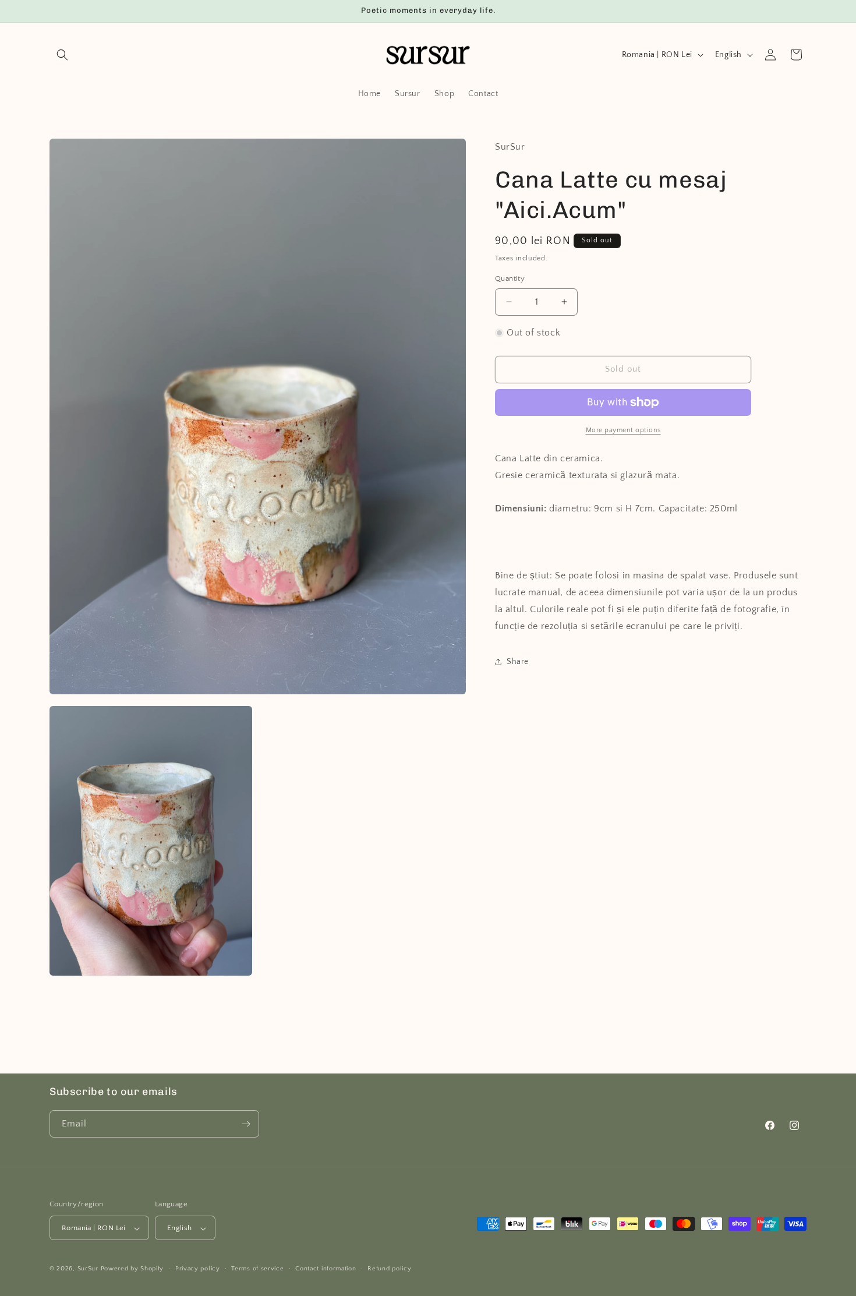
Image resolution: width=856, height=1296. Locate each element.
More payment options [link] (623, 430)
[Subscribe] (246, 1124)
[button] (62, 55)
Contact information (325, 1269)
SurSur (87, 1269)
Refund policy (389, 1269)
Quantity (510, 278)
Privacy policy (197, 1269)
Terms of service (257, 1269)
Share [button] (518, 661)
